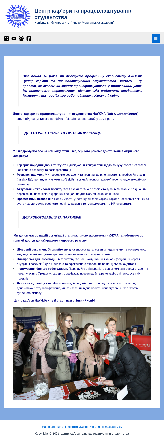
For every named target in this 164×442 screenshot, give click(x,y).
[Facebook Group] (21, 38)
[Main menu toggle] (156, 38)
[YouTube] (13, 38)
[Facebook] (28, 38)
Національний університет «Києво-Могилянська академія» (82, 427)
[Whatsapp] (6, 38)
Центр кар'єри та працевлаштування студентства (83, 14)
